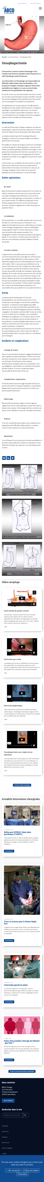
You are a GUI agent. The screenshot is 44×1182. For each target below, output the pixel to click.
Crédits (4, 1153)
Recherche (5, 1131)
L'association (22, 3)
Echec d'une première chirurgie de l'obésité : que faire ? (21, 1042)
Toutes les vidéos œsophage (22, 785)
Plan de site (5, 1142)
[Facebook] (4, 458)
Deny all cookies (31, 1171)
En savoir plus (9, 851)
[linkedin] (8, 458)
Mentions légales (7, 1148)
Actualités (5, 1126)
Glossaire (5, 1137)
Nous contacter (8, 1100)
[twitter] (12, 458)
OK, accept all (14, 1171)
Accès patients (36, 3)
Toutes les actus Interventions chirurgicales (22, 1071)
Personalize (22, 1174)
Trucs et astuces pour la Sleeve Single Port (20, 922)
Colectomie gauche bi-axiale (16, 985)
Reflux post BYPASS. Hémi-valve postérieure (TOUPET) (17, 833)
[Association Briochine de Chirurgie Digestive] (8, 10)
